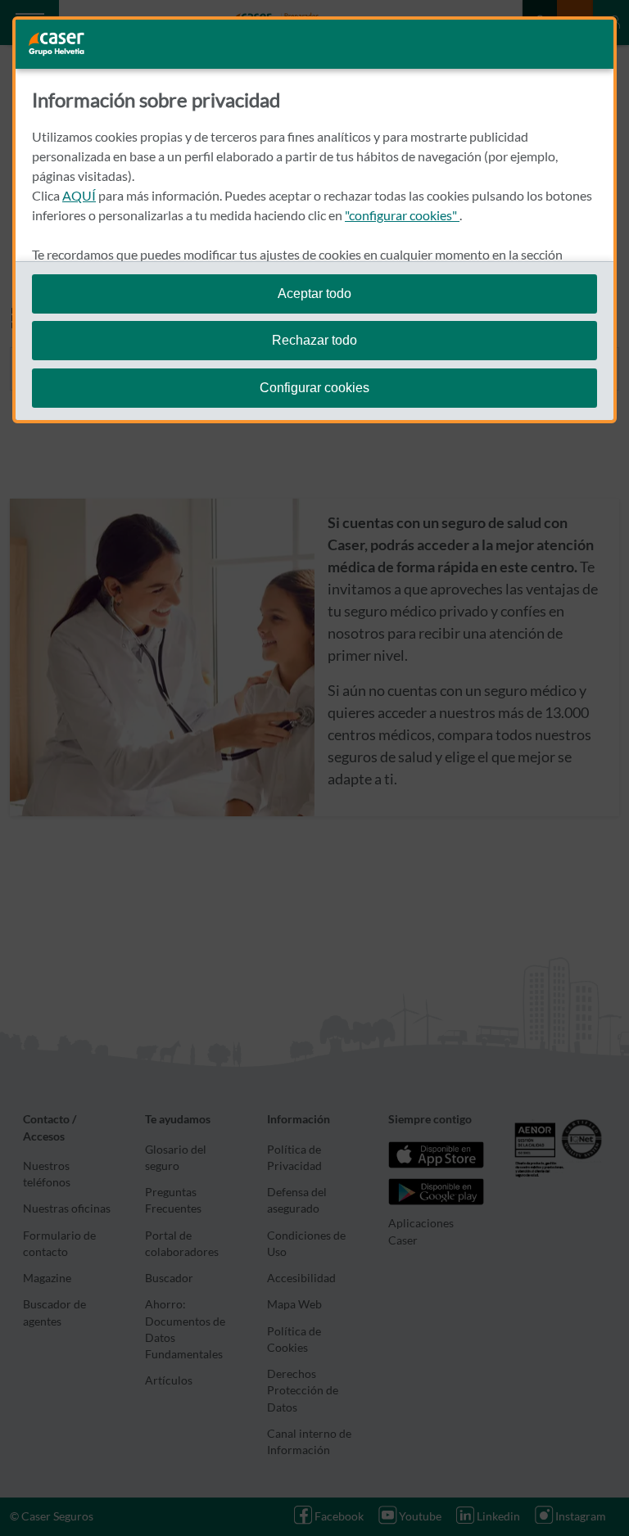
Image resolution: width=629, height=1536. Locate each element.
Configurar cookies (314, 388)
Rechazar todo (314, 340)
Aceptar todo (314, 293)
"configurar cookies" (402, 215)
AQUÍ (79, 195)
